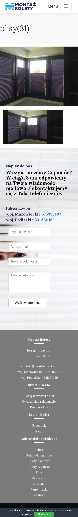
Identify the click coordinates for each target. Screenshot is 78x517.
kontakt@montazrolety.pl (39, 366)
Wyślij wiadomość (27, 302)
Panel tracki (39, 489)
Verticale (39, 484)
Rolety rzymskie (39, 467)
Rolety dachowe (39, 461)
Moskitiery (39, 478)
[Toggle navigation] (66, 6)
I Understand (44, 514)
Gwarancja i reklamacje (39, 401)
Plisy (39, 472)
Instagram (39, 431)
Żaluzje (39, 495)
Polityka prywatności (39, 396)
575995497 (51, 214)
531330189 (45, 220)
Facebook (39, 425)
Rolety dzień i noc (39, 455)
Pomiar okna (39, 407)
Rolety (39, 450)
